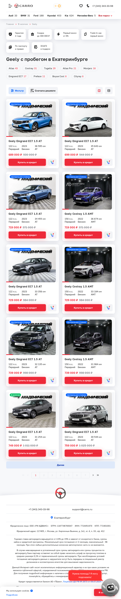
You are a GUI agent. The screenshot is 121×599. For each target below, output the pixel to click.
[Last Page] (98, 475)
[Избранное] (81, 6)
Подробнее (12, 595)
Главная (10, 24)
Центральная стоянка (20, 104)
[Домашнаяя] (23, 6)
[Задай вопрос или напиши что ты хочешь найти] (110, 587)
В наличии (23, 24)
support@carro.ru (82, 509)
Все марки (104, 15)
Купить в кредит (27, 162)
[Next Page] (93, 475)
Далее (60, 464)
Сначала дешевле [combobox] (45, 90)
